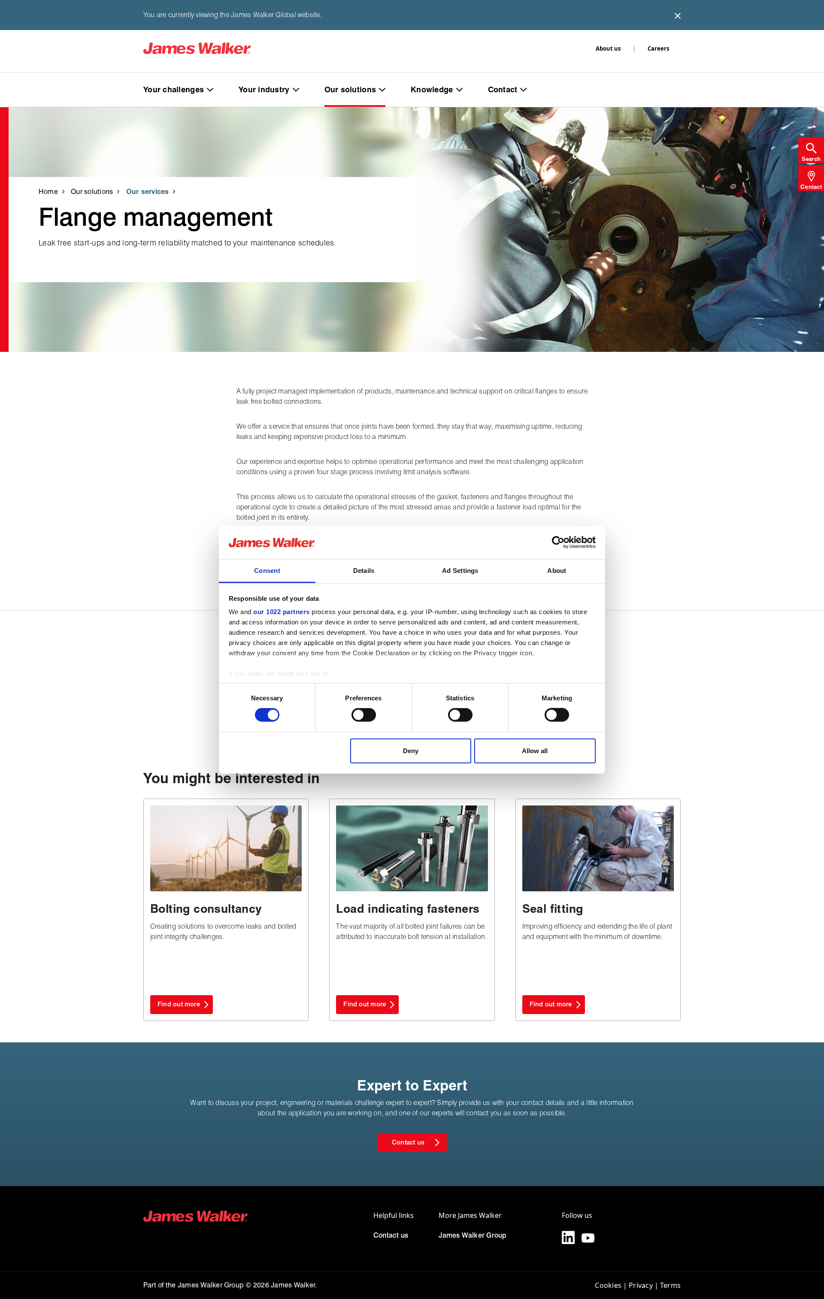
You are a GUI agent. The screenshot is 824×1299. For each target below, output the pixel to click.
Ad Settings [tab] (460, 570)
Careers (658, 48)
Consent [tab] (267, 570)
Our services (147, 191)
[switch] (363, 715)
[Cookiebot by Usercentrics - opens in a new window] (558, 542)
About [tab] (556, 570)
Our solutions (350, 89)
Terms (670, 1285)
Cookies (608, 1285)
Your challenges (173, 89)
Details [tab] (364, 570)
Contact (503, 89)
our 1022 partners (281, 611)
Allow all (535, 750)
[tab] (811, 150)
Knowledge (432, 89)
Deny (410, 750)
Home (48, 191)
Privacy (641, 1285)
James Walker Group (472, 1235)
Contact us (390, 1235)
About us (608, 48)
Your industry (264, 89)
